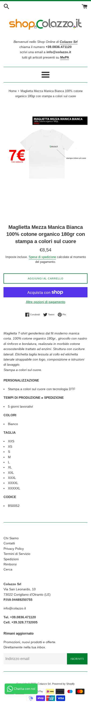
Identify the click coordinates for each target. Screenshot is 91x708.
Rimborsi (10, 564)
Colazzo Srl (44, 683)
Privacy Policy (14, 548)
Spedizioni (11, 559)
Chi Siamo (11, 538)
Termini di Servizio (17, 554)
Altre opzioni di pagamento (45, 302)
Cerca (8, 569)
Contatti (9, 543)
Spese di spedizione (42, 257)
